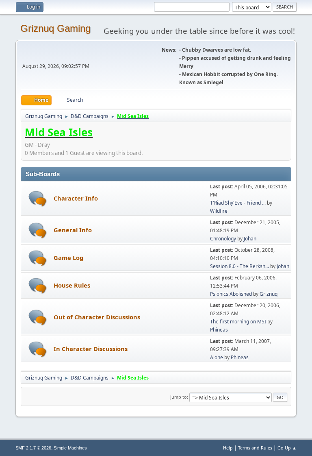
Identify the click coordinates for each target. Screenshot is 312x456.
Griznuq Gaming (55, 28)
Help (228, 448)
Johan (250, 238)
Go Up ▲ (287, 448)
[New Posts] (37, 199)
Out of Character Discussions (97, 317)
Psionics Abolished (231, 293)
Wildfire (219, 210)
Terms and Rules (255, 448)
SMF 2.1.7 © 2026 (33, 447)
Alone (216, 357)
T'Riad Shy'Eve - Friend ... (238, 202)
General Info (73, 230)
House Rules (72, 285)
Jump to (178, 397)
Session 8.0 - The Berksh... (239, 266)
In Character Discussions (91, 349)
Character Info (76, 198)
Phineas (219, 329)
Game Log (68, 257)
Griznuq (268, 293)
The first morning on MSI (238, 321)
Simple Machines (70, 447)
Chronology (223, 238)
